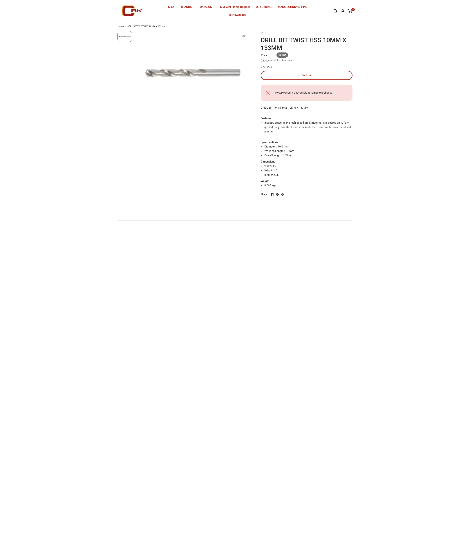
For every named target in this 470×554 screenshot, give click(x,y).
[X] (277, 194)
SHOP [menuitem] (172, 7)
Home (121, 26)
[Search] (335, 11)
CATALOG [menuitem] (206, 7)
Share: (264, 194)
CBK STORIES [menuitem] (264, 7)
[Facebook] (272, 194)
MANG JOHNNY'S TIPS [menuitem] (292, 7)
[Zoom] (244, 36)
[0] (349, 11)
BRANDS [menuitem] (186, 7)
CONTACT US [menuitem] (237, 15)
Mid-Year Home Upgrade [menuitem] (235, 7)
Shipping (265, 60)
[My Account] (342, 11)
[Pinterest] (282, 194)
